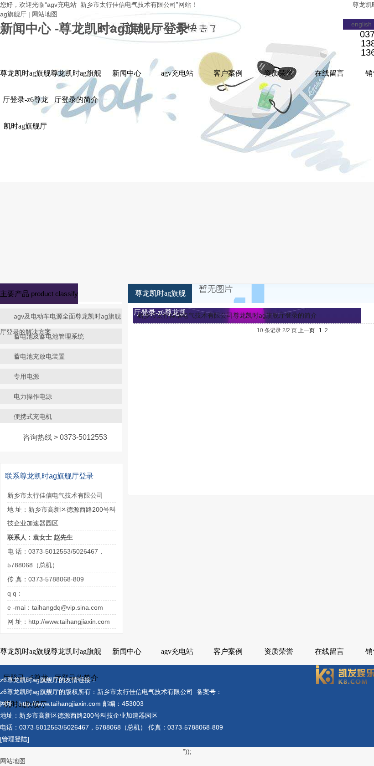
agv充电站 (177, 73)
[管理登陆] (14, 739)
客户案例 (228, 73)
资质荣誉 (278, 73)
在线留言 (329, 73)
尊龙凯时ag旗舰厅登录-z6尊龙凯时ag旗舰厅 (25, 99)
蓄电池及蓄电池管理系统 (49, 336)
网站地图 (44, 14)
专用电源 (26, 376)
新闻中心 (126, 73)
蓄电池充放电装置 (39, 356)
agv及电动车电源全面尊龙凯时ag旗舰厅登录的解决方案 (60, 324)
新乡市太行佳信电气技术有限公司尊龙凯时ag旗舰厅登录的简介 (227, 315)
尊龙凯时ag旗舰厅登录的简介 (76, 86)
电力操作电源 (33, 396)
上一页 (306, 330)
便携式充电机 (33, 416)
